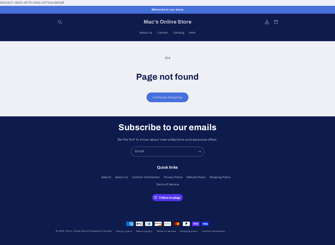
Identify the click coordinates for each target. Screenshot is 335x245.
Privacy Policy (173, 177)
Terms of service (166, 231)
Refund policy (144, 231)
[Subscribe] (199, 151)
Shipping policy (189, 231)
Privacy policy (124, 231)
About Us (121, 177)
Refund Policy (196, 177)
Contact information (213, 231)
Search (106, 177)
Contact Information (146, 177)
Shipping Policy (220, 177)
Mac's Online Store (77, 231)
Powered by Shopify (100, 231)
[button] (60, 21)
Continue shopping (167, 97)
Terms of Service (167, 184)
